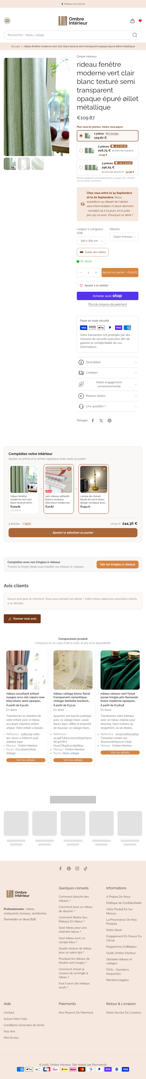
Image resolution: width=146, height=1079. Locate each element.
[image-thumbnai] (10, 164)
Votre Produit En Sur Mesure (119, 911)
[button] (120, 272)
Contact (9, 1012)
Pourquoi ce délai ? (120, 215)
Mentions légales (117, 980)
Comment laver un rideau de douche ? (75, 909)
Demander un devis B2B (20, 919)
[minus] (81, 272)
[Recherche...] (135, 35)
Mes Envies (11, 1037)
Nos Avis (9, 1031)
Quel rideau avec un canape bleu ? (72, 940)
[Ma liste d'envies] (140, 21)
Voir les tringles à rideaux (117, 564)
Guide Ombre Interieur (121, 953)
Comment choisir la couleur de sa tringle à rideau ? (73, 973)
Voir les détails (25, 760)
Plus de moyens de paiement (107, 304)
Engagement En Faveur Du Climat (124, 938)
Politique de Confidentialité (124, 903)
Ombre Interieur (60, 1064)
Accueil (15, 46)
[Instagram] (77, 868)
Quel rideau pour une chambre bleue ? (73, 929)
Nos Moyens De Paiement (76, 1012)
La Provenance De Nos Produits (121, 921)
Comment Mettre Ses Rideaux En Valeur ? (73, 919)
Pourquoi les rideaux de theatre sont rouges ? (74, 960)
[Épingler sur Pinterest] (109, 420)
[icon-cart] (132, 21)
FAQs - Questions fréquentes (117, 971)
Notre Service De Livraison (123, 1012)
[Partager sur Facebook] (93, 420)
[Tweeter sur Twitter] (101, 420)
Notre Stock (114, 930)
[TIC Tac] (85, 868)
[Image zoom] (36, 107)
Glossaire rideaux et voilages (119, 961)
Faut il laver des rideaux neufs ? (74, 985)
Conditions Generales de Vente (24, 1025)
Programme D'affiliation (121, 946)
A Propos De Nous (118, 896)
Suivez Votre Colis (15, 1018)
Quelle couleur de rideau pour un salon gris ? (75, 950)
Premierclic (99, 1064)
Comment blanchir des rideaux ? (74, 898)
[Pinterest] (69, 868)
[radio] (107, 135)
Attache (115, 229)
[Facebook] (60, 868)
